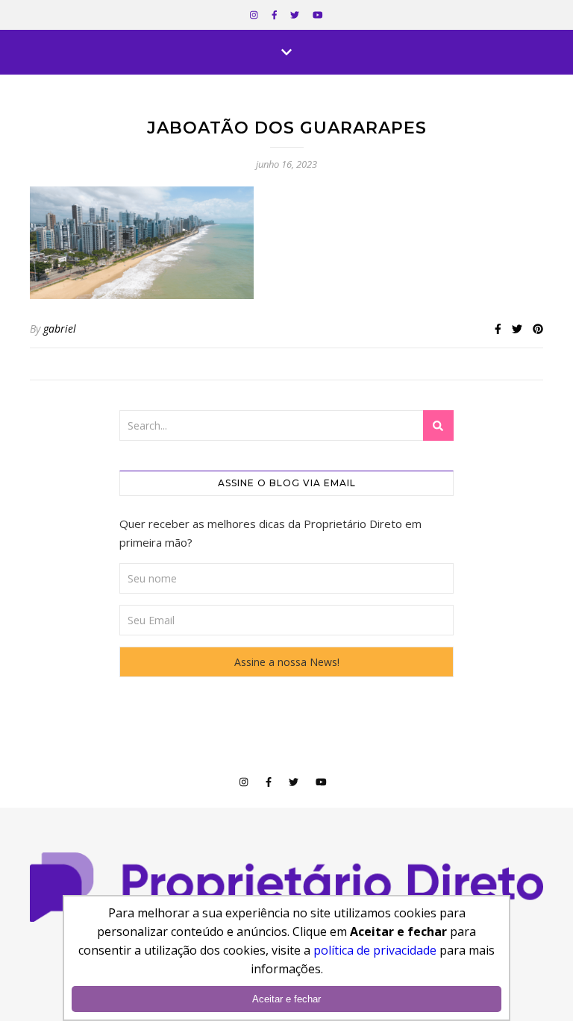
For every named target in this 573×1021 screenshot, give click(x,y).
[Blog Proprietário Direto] (286, 887)
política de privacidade (374, 950)
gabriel (59, 328)
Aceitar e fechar (286, 999)
